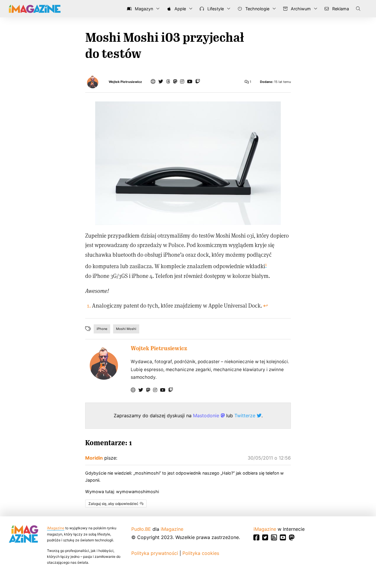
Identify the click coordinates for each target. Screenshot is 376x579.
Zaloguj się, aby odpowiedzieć (113, 503)
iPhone (102, 329)
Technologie (256, 8)
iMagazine (55, 528)
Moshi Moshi (126, 329)
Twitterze (245, 415)
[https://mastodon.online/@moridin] (175, 81)
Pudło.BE (141, 529)
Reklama (340, 8)
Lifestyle (215, 8)
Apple (179, 8)
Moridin (94, 458)
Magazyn (143, 8)
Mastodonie (207, 415)
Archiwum (300, 8)
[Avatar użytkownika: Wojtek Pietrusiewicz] (103, 363)
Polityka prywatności (154, 553)
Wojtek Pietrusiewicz (125, 82)
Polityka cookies (200, 553)
